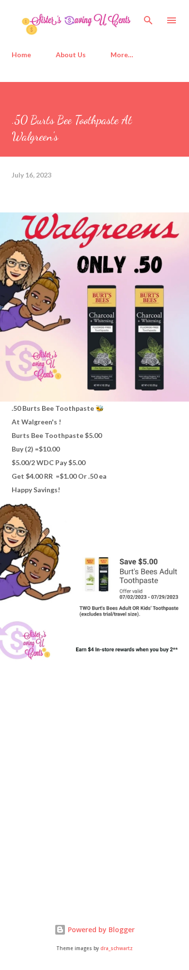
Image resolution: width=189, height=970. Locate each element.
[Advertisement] (84, 820)
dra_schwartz (116, 948)
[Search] (148, 17)
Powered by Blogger (100, 929)
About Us (71, 54)
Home (21, 54)
